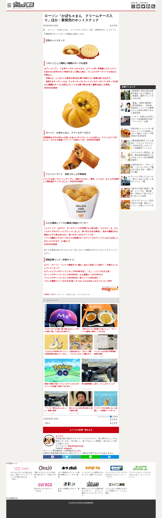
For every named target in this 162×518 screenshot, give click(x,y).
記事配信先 (13, 498)
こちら (78, 451)
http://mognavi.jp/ (75, 446)
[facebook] (52, 457)
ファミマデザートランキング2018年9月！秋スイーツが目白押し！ (72, 278)
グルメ (47, 423)
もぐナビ (113, 25)
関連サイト (13, 463)
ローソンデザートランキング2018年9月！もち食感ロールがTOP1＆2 (73, 275)
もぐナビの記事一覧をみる (81, 430)
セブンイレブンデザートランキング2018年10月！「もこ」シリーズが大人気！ (77, 271)
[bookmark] (109, 457)
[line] (90, 457)
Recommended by (104, 416)
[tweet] (67, 457)
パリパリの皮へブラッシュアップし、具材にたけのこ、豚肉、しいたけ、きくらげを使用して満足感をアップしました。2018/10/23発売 (81, 177)
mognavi (68, 448)
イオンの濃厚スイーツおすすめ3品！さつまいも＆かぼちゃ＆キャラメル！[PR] (78, 281)
